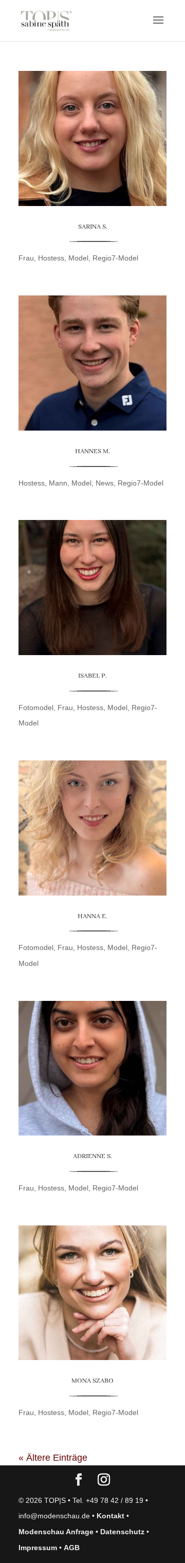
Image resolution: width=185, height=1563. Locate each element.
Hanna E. (92, 916)
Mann (58, 483)
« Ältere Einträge (52, 1458)
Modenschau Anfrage (56, 1532)
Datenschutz (122, 1532)
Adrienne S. (92, 1156)
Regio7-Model (115, 258)
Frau (26, 258)
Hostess (51, 258)
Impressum (37, 1547)
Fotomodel (35, 707)
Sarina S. (92, 226)
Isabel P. (92, 676)
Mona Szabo (92, 1380)
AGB (72, 1547)
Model (78, 258)
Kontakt (110, 1516)
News (105, 483)
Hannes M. (92, 451)
